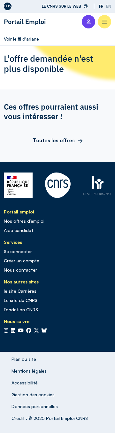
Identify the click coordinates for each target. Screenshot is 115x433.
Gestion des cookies (33, 394)
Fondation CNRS (21, 309)
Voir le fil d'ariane (21, 39)
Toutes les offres (54, 140)
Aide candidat (18, 230)
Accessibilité (25, 382)
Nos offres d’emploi (24, 221)
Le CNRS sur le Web (61, 6)
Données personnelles (35, 406)
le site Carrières (20, 291)
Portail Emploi (25, 21)
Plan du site (24, 359)
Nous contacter (20, 270)
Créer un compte (21, 260)
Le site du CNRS (20, 300)
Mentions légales (29, 371)
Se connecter (18, 251)
